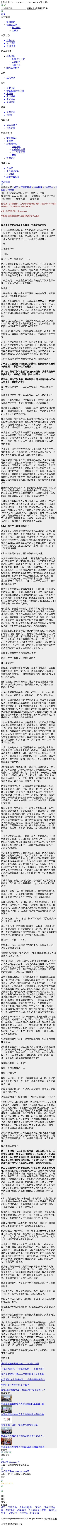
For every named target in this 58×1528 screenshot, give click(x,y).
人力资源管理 (18, 152)
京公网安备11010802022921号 (15, 1471)
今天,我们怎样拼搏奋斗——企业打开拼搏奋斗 (23, 1379)
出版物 (9, 141)
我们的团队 (11, 25)
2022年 (11, 190)
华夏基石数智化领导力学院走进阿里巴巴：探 (22, 1404)
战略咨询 (21, 1510)
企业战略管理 (18, 149)
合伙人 (15, 30)
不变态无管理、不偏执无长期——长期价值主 (22, 1369)
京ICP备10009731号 (10, 1462)
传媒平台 (16, 65)
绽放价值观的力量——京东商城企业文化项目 (22, 1374)
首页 (3, 14)
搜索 (40, 8)
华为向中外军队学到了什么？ (15, 1385)
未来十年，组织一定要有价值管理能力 (19, 1425)
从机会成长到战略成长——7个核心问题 (20, 1363)
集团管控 (10, 1510)
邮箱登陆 (34, 1513)
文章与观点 (11, 138)
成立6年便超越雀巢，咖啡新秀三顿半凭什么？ (23, 1390)
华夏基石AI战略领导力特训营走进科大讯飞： (22, 1436)
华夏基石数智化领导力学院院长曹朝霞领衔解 (22, 1414)
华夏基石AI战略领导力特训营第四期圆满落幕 (22, 1447)
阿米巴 (38, 1507)
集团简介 (10, 22)
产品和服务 (26, 187)
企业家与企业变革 (37, 1510)
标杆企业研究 (18, 59)
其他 (14, 155)
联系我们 (5, 182)
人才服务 (16, 62)
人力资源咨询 (25, 1507)
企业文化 (16, 146)
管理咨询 (12, 1507)
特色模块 (10, 56)
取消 (45, 8)
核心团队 (16, 27)
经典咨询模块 (12, 68)
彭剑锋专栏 (11, 144)
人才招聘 (12, 1513)
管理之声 (10, 158)
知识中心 (23, 1513)
